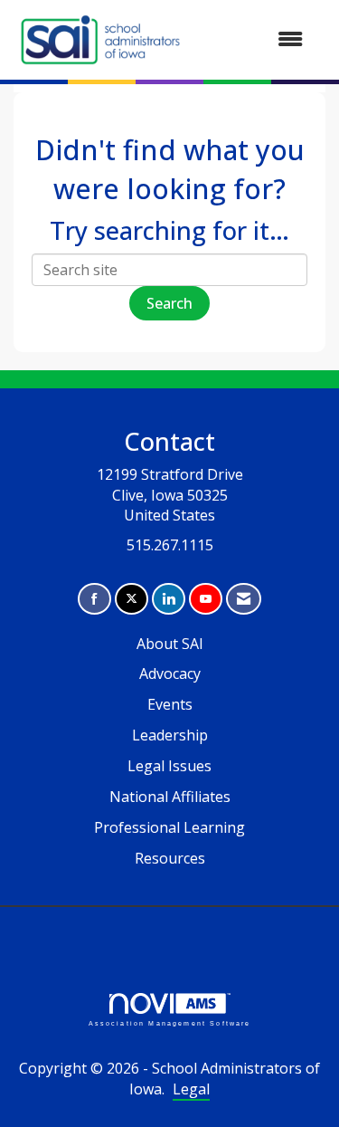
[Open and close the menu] (253, 39)
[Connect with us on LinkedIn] (168, 599)
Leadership (170, 735)
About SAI (170, 644)
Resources (170, 858)
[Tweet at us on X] (131, 599)
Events (170, 704)
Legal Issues (169, 766)
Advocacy (170, 673)
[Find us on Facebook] (94, 599)
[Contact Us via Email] (243, 599)
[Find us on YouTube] (205, 599)
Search (169, 303)
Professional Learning (169, 827)
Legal (191, 1089)
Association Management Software (170, 1023)
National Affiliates (170, 797)
